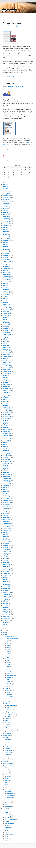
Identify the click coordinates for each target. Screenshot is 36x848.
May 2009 (5, 514)
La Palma (9, 799)
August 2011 (6, 463)
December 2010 (7, 478)
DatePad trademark (10, 819)
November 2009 (7, 502)
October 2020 (6, 280)
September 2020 (7, 282)
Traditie (7, 700)
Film (8, 666)
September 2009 (7, 506)
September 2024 (7, 224)
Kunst (8, 673)
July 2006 (5, 577)
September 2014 (7, 394)
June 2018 (5, 319)
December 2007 (7, 545)
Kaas (6, 832)
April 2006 (5, 583)
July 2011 (5, 465)
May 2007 (5, 558)
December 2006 (7, 568)
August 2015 (6, 373)
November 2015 (7, 368)
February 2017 (6, 347)
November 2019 (7, 293)
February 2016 (6, 362)
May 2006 (5, 581)
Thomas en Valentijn (12, 638)
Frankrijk (7, 778)
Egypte (6, 773)
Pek (8, 651)
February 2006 (6, 587)
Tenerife (9, 803)
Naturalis (9, 707)
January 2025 (6, 216)
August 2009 (6, 508)
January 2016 (6, 364)
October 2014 (6, 392)
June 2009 (5, 512)
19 (21, 172)
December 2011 (7, 456)
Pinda (6, 758)
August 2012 (6, 441)
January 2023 (6, 253)
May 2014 (5, 401)
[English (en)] (3, 155)
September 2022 (7, 261)
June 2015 (5, 377)
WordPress (8, 733)
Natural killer (8, 834)
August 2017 (6, 336)
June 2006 (5, 579)
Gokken (9, 668)
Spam (6, 840)
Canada (7, 769)
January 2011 (6, 476)
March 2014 (6, 405)
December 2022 (7, 255)
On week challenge (12, 730)
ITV (6, 831)
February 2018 (6, 325)
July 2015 (5, 375)
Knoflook (7, 748)
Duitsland (7, 771)
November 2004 (7, 615)
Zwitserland (8, 806)
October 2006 (6, 572)
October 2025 (6, 199)
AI (5, 810)
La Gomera (10, 797)
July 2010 (5, 487)
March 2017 (6, 345)
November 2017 (7, 330)
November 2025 (7, 197)
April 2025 (5, 210)
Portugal (7, 786)
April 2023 (5, 248)
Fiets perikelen (9, 823)
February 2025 (6, 214)
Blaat (4, 630)
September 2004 (7, 618)
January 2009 (6, 521)
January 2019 (6, 306)
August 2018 (6, 315)
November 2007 (7, 547)
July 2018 (5, 317)
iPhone (7, 724)
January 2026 (6, 194)
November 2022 (7, 257)
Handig (7, 722)
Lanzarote (9, 801)
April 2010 (5, 493)
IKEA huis (7, 829)
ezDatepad (9, 717)
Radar (6, 838)
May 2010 (5, 491)
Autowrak (7, 812)
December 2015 (7, 366)
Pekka (8, 653)
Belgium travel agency (9, 102)
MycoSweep (8, 726)
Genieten (5, 634)
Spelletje (9, 683)
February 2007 (6, 564)
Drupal (6, 720)
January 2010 (6, 499)
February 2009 (6, 519)
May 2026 (5, 186)
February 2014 (6, 407)
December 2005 (7, 590)
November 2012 (7, 435)
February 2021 (6, 272)
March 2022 (6, 267)
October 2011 (6, 459)
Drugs (8, 662)
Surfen (8, 692)
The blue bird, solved (12, 23)
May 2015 (5, 379)
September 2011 (7, 461)
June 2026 (5, 184)
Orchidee (7, 754)
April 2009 (5, 515)
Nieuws (5, 761)
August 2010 (6, 485)
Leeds (8, 776)
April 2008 (5, 538)
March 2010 (6, 495)
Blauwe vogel (10, 76)
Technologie (10, 685)
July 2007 (5, 555)
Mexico (7, 784)
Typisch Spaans (9, 702)
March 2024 (6, 235)
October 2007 (6, 549)
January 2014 (6, 409)
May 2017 (5, 341)
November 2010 (7, 480)
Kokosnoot (8, 752)
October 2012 (6, 437)
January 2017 (6, 349)
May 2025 (5, 209)
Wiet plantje (8, 760)
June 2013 (5, 422)
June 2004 (5, 624)
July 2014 (5, 397)
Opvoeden (9, 649)
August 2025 (6, 203)
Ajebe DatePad (9, 713)
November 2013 (7, 412)
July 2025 (5, 205)
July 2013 (5, 420)
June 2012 (5, 444)
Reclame (9, 732)
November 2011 (7, 457)
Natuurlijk (5, 737)
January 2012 (6, 454)
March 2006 (6, 585)
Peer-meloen (8, 756)
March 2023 (6, 250)
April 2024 (5, 233)
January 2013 (6, 431)
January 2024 (6, 239)
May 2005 (5, 603)
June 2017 (5, 339)
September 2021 (7, 268)
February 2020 (6, 291)
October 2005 (6, 594)
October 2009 (6, 504)
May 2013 (5, 424)
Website (7, 728)
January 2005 (6, 611)
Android (7, 718)
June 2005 (5, 601)
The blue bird (8, 83)
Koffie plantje (8, 750)
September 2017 (7, 334)
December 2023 (7, 240)
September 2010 (7, 484)
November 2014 (7, 390)
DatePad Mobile (11, 715)
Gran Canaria (10, 795)
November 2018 (7, 310)
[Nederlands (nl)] (6, 155)
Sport (6, 688)
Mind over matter (11, 675)
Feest (8, 647)
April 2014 (5, 403)
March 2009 (6, 517)
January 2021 (6, 274)
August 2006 (6, 575)
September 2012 (7, 439)
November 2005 (7, 592)
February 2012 (6, 452)
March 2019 (6, 302)
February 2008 (6, 542)
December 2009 (7, 500)
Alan (8, 644)
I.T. (3, 711)
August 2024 (6, 225)
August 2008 (6, 530)
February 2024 (6, 237)
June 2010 (5, 489)
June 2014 (5, 399)
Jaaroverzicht (6, 735)
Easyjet (7, 821)
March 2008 (6, 540)
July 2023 (5, 242)
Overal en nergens (8, 763)
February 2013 (6, 429)
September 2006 (7, 573)
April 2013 (5, 426)
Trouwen (9, 655)
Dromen (7, 640)
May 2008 (5, 536)
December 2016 (7, 351)
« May (8, 178)
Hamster (7, 745)
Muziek (8, 679)
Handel (8, 670)
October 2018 (6, 311)
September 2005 (7, 596)
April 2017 (5, 343)
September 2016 (7, 356)
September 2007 (7, 551)
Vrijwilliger (10, 709)
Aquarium (7, 739)
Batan (10, 696)
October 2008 (6, 527)
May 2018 (5, 321)
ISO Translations (11, 705)
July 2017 (5, 338)
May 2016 (5, 358)
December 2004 (7, 613)
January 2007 (6, 566)
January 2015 (6, 386)
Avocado (7, 741)
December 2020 (7, 276)
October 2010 (6, 482)
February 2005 (6, 609)
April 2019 (5, 300)
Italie (6, 782)
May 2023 (5, 246)
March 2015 (6, 383)
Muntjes (9, 677)
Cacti (6, 743)
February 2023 (6, 252)
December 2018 (7, 308)
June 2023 (5, 244)
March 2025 (6, 212)
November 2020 (7, 278)
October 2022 (6, 259)
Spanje (6, 790)
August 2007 (6, 553)
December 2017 (7, 328)
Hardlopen (9, 690)
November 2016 (7, 353)
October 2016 (6, 354)
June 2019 (5, 298)
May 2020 (5, 285)
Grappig (7, 657)
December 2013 (7, 411)
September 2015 (7, 371)
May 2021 (5, 270)
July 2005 (5, 600)
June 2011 (5, 467)
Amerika (7, 765)
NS (5, 836)
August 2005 (6, 598)
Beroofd (7, 814)
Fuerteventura (10, 793)
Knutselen (9, 672)
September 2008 (7, 528)
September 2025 (7, 201)
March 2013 (6, 427)
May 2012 (5, 446)
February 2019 (6, 304)
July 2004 (5, 622)
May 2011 (5, 469)
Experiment (10, 664)
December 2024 (7, 218)
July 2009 (5, 510)
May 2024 (5, 231)
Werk (6, 703)
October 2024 (6, 222)
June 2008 (5, 534)
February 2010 (6, 497)
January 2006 (6, 588)
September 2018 (7, 313)
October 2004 (6, 616)
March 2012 (6, 450)
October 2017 (6, 332)
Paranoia (5, 808)
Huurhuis (7, 827)
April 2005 (5, 605)
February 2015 (6, 384)
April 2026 (5, 188)
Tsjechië (7, 804)
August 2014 (6, 396)
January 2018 (6, 326)
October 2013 (6, 414)
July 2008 (5, 532)
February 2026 (6, 192)
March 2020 (6, 289)
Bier (8, 660)
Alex (8, 645)
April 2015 (5, 381)
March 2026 (6, 190)
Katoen (6, 746)
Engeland (7, 775)
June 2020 (5, 283)
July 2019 (5, 297)
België (6, 767)
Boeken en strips (9, 636)
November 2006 (7, 570)
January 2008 (6, 543)
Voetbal (9, 694)
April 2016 (5, 360)
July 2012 (5, 442)
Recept (8, 681)
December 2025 (7, 195)
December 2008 (7, 523)
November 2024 (7, 220)
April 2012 (5, 448)
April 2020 (5, 287)
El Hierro (9, 791)
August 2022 (6, 263)
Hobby (6, 659)
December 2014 (7, 388)
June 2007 (5, 557)
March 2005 (6, 607)
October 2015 (6, 369)
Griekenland (8, 780)
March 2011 (6, 472)
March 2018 (6, 323)
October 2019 (6, 295)
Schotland (7, 788)
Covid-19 (7, 818)
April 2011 (5, 470)
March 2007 (6, 562)
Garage (7, 825)
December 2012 (7, 433)
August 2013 (6, 418)
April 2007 (5, 560)
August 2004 (6, 620)
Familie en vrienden (10, 642)
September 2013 (7, 416)
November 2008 (7, 525)
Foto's (4, 632)
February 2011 (6, 474)
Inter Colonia (12, 698)
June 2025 (5, 207)
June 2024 (5, 229)
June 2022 (5, 265)
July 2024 (5, 227)
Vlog (8, 687)
